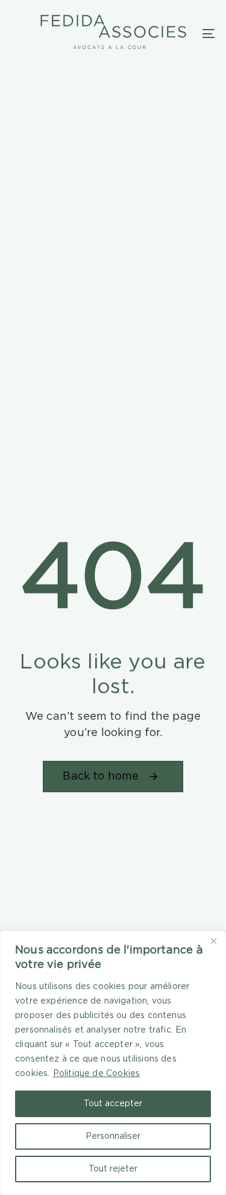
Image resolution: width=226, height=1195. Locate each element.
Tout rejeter (113, 1169)
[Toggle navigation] (208, 33)
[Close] (213, 941)
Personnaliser (113, 1136)
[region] (113, 1063)
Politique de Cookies (96, 1073)
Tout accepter (113, 1104)
